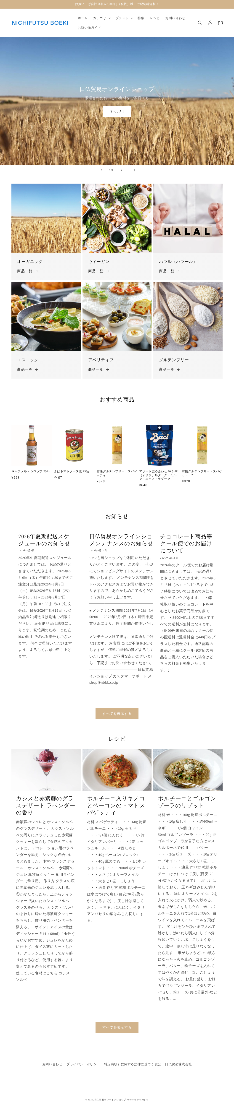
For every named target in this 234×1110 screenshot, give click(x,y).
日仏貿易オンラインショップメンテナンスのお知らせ (127, 540)
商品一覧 (24, 271)
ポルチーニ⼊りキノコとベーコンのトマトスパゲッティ (116, 805)
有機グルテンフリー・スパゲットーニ (202, 473)
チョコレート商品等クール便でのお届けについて (186, 543)
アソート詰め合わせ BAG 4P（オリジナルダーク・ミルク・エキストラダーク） (158, 475)
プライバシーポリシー (83, 1064)
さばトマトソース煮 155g (71, 471)
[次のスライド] (121, 170)
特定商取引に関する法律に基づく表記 (132, 1064)
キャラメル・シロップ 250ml (31, 471)
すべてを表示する (117, 713)
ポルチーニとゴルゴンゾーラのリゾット (187, 802)
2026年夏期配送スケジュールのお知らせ (44, 540)
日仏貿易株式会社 (178, 1064)
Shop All (117, 111)
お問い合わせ (52, 1064)
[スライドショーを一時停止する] (133, 170)
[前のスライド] (101, 170)
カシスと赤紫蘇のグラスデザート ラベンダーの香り (45, 805)
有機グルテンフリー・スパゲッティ (117, 473)
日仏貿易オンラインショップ (110, 1099)
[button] (101, 18)
